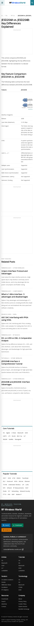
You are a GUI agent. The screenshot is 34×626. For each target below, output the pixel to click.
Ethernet (27, 481)
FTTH (4, 494)
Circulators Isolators (7, 580)
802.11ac (19, 436)
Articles (3, 557)
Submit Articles (22, 606)
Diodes (3, 582)
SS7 (9, 491)
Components (18, 291)
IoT (25, 436)
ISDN (9, 478)
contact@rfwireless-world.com (12, 549)
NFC (4, 488)
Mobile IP (18, 494)
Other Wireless (18, 268)
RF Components (13, 15)
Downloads (4, 599)
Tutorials (5, 358)
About (20, 599)
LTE (9, 436)
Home (2, 15)
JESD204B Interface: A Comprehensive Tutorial (11, 362)
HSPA (15, 481)
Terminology (7, 15)
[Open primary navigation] (2, 2)
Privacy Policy (22, 601)
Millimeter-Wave (6, 585)
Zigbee (8, 433)
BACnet (21, 481)
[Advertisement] (17, 42)
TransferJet (25, 478)
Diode (5, 491)
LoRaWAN (4, 570)
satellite (11, 439)
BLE (4, 481)
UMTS (5, 436)
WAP (13, 494)
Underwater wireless (14, 484)
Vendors (4, 576)
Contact (3, 606)
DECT (4, 478)
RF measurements (18, 488)
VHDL (15, 314)
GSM (26, 433)
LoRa (27, 484)
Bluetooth (20, 433)
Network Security (25, 491)
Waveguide (18, 439)
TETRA (5, 484)
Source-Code (6, 314)
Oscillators (4, 587)
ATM (13, 478)
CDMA (20, 587)
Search (3, 601)
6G (19, 563)
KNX (9, 494)
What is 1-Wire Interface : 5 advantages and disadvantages (14, 295)
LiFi (23, 484)
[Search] (32, 2)
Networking (15, 491)
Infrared (9, 488)
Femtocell (10, 481)
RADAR (5, 439)
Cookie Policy (22, 604)
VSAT (26, 488)
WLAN (14, 436)
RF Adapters (5, 590)
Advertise (4, 604)
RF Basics (16, 335)
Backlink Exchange (23, 609)
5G (4, 433)
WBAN (18, 478)
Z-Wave (14, 433)
